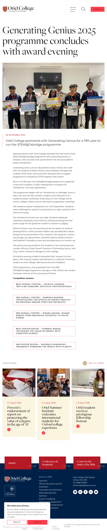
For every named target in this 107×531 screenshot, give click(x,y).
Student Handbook (47, 499)
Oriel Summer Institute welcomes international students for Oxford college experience (52, 417)
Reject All (16, 522)
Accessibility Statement (39, 528)
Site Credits (57, 528)
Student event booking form (51, 505)
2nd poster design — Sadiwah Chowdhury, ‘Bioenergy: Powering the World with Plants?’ (44, 346)
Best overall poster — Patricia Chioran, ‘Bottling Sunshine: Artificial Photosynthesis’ (44, 286)
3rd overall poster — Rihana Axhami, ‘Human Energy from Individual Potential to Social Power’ (43, 315)
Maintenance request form (50, 502)
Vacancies (43, 481)
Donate (97, 9)
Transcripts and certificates (50, 490)
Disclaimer (7, 527)
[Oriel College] (18, 9)
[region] (27, 514)
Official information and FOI (50, 484)
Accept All (37, 522)
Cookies (17, 527)
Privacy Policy (25, 528)
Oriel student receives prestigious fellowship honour (85, 414)
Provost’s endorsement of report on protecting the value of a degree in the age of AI (19, 416)
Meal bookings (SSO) (47, 493)
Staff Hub (43, 496)
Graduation (43, 487)
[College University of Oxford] (10, 491)
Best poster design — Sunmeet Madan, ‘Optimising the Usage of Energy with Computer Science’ (38, 331)
